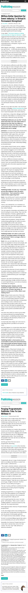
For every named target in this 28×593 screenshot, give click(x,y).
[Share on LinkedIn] (6, 380)
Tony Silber (5, 23)
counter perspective (18, 108)
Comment (4, 384)
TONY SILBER (5, 392)
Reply (2, 575)
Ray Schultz (5, 416)
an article (14, 446)
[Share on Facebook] (2, 380)
